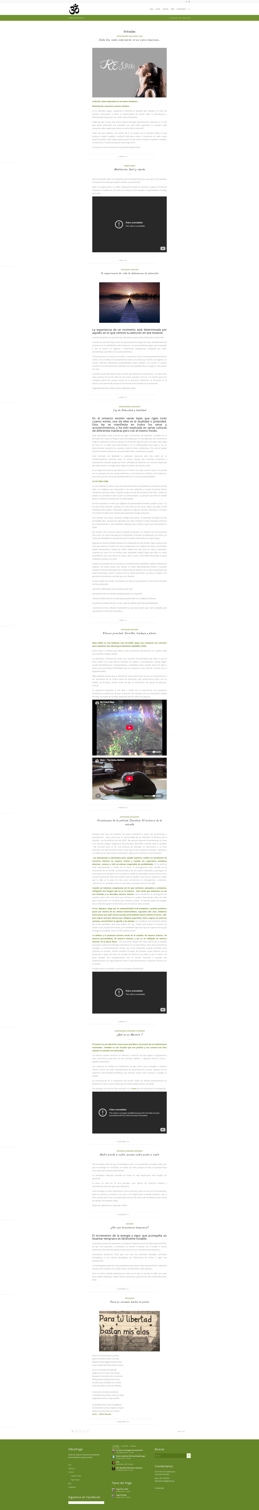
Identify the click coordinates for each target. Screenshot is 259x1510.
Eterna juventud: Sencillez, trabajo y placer (129, 633)
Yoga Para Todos (76, 1476)
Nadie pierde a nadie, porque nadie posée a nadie (129, 1154)
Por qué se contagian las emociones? (129, 1450)
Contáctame (72, 1487)
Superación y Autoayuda (135, 1031)
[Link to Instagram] (189, 1)
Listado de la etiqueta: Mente (76, 18)
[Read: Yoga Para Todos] (113, 1490)
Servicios (71, 1472)
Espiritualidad (122, 36)
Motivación (125, 629)
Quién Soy (71, 1468)
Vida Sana (134, 270)
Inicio (69, 1465)
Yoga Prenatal (75, 1480)
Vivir (117, 1462)
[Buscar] (189, 9)
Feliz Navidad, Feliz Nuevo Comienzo (129, 1468)
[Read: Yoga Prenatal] (113, 1496)
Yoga (140, 36)
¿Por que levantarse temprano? (129, 1227)
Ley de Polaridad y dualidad (129, 410)
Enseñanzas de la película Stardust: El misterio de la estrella (129, 822)
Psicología (121, 1151)
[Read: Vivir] (113, 1463)
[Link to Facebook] (186, 1)
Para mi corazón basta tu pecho (129, 1302)
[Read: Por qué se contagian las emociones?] (113, 1451)
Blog (69, 1483)
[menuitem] (151, 9)
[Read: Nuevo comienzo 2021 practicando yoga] (113, 1457)
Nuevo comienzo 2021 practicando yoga (130, 1456)
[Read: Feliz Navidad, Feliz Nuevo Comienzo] (113, 1469)
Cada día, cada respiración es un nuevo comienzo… (129, 40)
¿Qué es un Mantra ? (129, 1034)
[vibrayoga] (74, 9)
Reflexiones (133, 36)
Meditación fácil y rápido (129, 169)
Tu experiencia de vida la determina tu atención (130, 273)
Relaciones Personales (133, 1151)
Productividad (129, 166)
